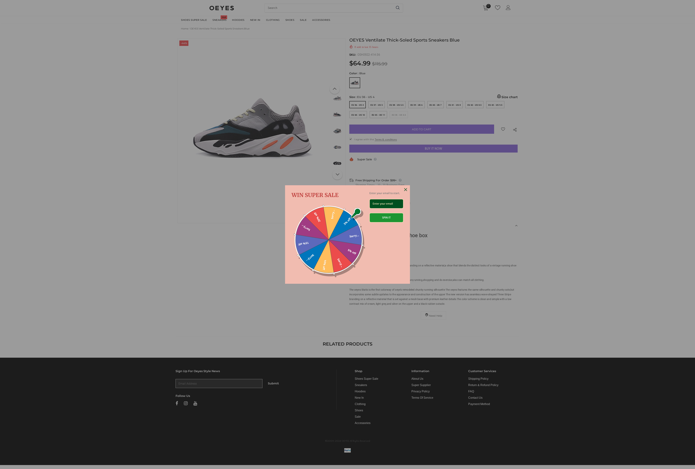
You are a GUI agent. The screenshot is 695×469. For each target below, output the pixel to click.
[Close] (405, 189)
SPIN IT (386, 217)
